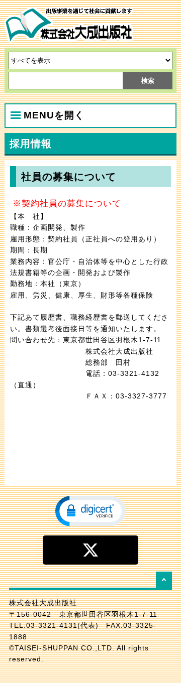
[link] (90, 510)
